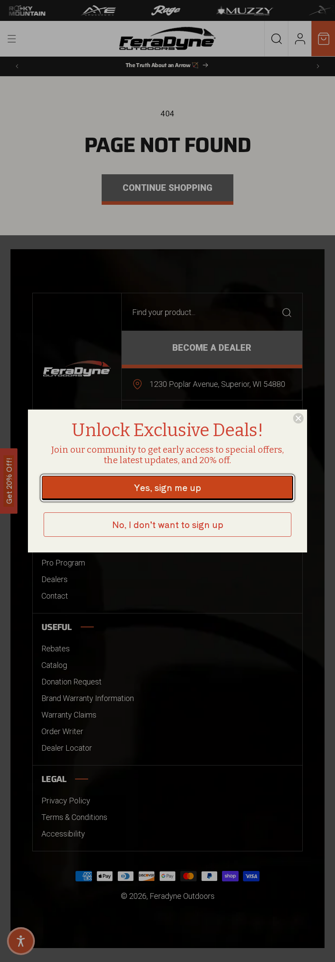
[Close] (298, 418)
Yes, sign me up (167, 487)
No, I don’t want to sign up (167, 524)
